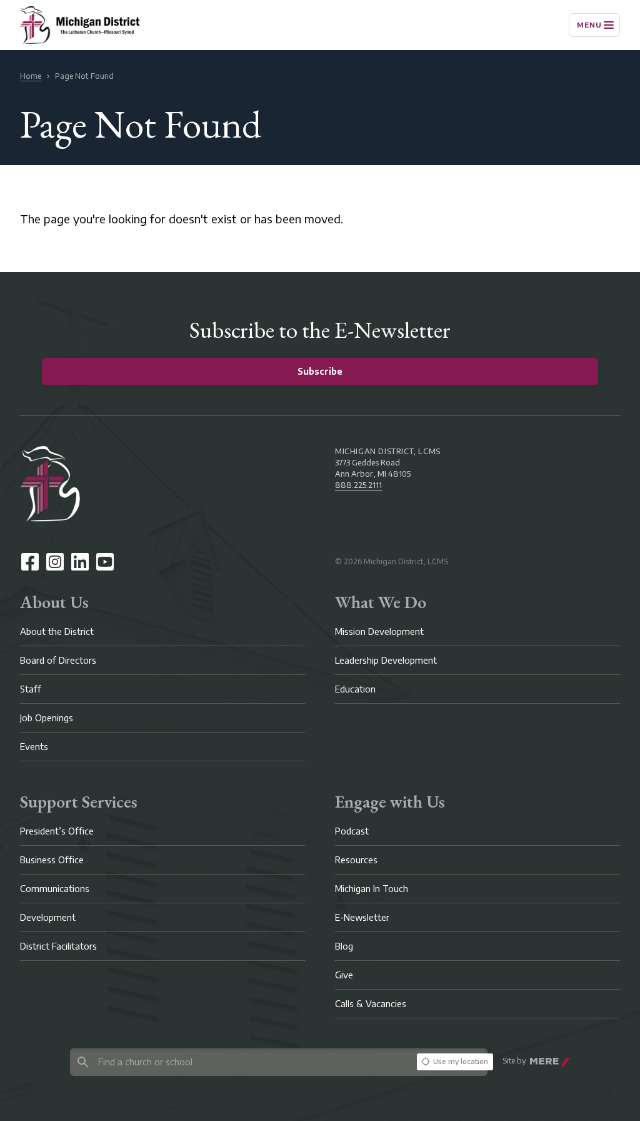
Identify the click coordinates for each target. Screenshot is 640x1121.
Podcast (352, 831)
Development (48, 917)
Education (355, 689)
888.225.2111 (358, 485)
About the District (57, 631)
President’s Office (57, 831)
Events (34, 746)
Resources (356, 860)
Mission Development (379, 631)
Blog (344, 946)
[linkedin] (80, 562)
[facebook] (30, 562)
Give (344, 975)
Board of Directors (58, 660)
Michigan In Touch (371, 888)
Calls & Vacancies (370, 1003)
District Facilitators (58, 946)
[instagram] (55, 562)
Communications (54, 888)
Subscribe (320, 371)
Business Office (52, 860)
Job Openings (46, 718)
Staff (30, 689)
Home (30, 76)
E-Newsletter (362, 917)
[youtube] (105, 562)
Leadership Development (386, 660)
